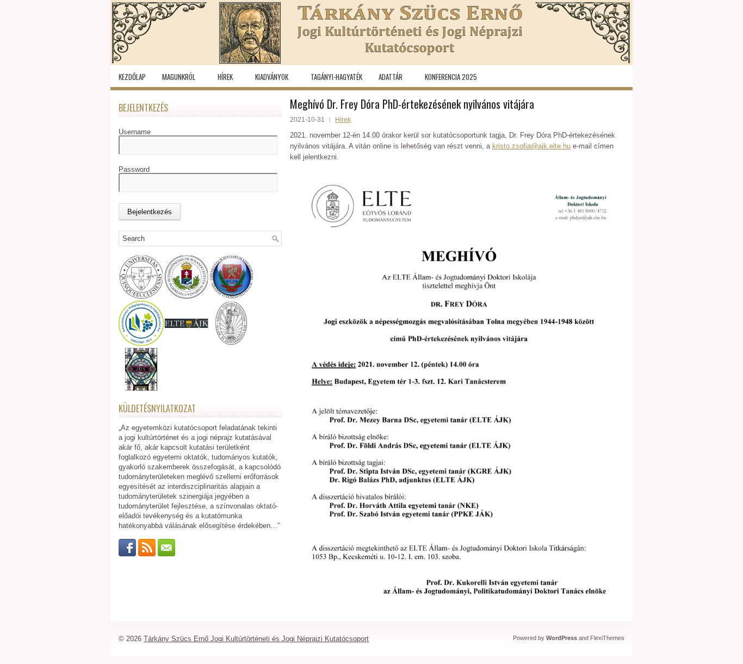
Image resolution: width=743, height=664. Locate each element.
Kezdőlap (132, 76)
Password (134, 169)
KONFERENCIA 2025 (451, 76)
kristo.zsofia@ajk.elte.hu (531, 146)
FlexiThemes (607, 638)
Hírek (225, 76)
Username (135, 132)
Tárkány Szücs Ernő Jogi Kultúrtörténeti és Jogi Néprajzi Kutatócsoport (256, 639)
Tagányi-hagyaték (336, 76)
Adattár (391, 76)
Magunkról (178, 76)
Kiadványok (271, 76)
